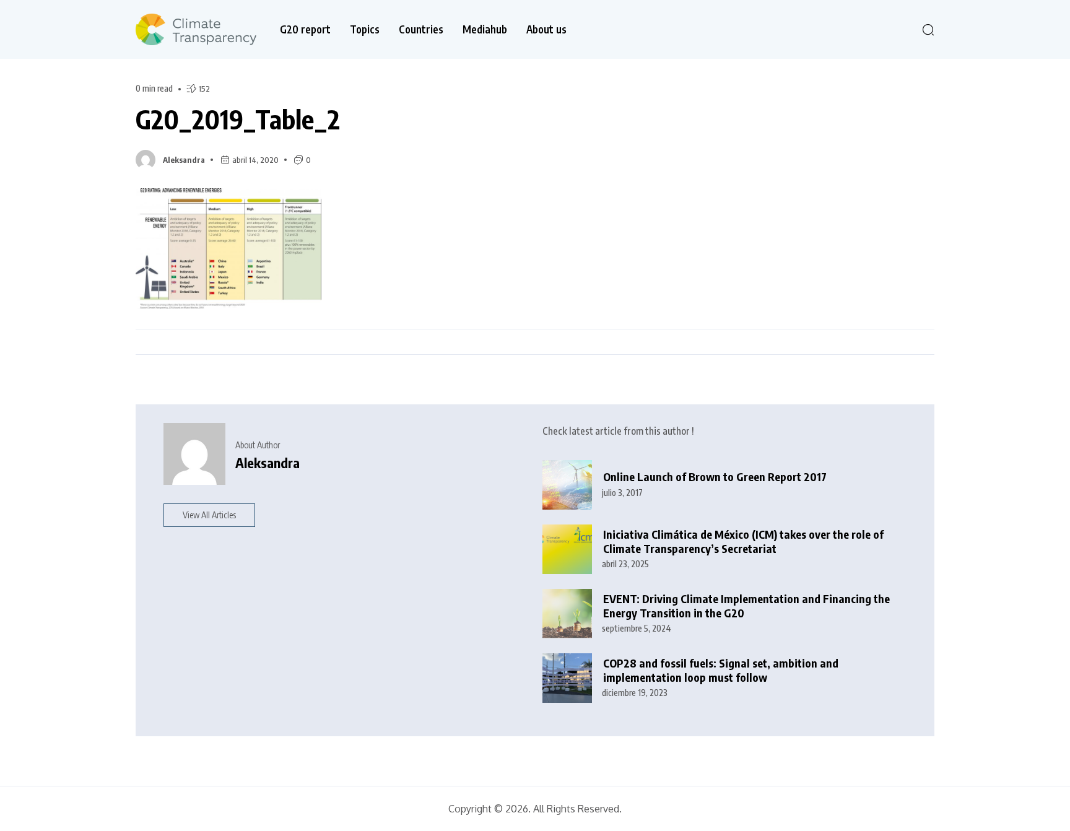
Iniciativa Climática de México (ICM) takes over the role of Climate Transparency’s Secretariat (743, 541)
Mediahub (485, 29)
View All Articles (209, 515)
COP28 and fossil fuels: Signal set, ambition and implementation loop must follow (720, 670)
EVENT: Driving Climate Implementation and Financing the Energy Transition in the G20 (746, 606)
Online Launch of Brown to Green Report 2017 (715, 477)
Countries (421, 29)
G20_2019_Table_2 (238, 118)
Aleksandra (184, 160)
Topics (365, 29)
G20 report (305, 29)
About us (546, 29)
